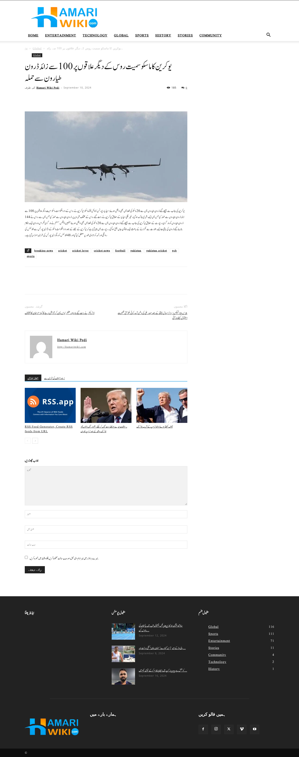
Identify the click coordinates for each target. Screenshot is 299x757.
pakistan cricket (156, 251)
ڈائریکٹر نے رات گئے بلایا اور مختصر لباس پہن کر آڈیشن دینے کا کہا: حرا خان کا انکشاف (59, 313)
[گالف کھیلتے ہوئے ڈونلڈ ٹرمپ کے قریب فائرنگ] (161, 405)
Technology (95, 35)
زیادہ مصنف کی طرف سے (54, 378)
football (120, 251)
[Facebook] (29, 98)
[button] (268, 35)
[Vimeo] (241, 729)
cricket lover (80, 251)
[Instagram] (216, 729)
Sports (142, 35)
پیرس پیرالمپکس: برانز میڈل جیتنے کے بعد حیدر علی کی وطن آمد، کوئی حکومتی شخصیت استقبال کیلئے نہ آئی (152, 316)
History (163, 35)
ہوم (26, 48)
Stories (185, 35)
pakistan (136, 251)
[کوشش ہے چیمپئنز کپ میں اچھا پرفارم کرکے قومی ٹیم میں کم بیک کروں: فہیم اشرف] (123, 676)
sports (31, 256)
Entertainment (60, 35)
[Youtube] (254, 729)
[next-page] (35, 441)
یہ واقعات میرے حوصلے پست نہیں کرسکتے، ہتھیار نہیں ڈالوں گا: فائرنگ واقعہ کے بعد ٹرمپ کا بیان (104, 429)
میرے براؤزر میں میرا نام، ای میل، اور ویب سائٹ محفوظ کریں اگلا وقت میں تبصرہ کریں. (64, 558)
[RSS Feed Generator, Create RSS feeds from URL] (50, 405)
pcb (174, 251)
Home (33, 35)
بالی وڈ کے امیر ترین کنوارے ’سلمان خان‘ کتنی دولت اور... (162, 648)
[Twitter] (40, 98)
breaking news (43, 251)
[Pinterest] (51, 98)
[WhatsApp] (61, 98)
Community (210, 35)
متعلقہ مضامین (33, 378)
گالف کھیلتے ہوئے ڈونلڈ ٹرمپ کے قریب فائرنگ (154, 427)
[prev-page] (28, 441)
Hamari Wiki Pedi (47, 88)
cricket (62, 251)
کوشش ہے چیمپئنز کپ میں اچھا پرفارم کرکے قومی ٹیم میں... (163, 670)
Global (121, 35)
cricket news (102, 251)
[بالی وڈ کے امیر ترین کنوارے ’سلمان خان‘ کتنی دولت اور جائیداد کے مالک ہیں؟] (123, 654)
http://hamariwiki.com (71, 347)
